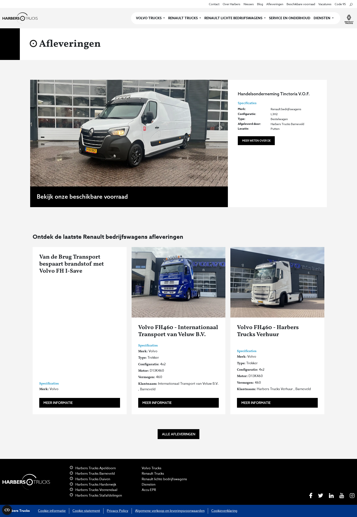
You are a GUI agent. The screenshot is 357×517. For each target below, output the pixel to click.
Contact (214, 4)
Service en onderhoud (289, 18)
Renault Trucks (153, 473)
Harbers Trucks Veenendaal (96, 489)
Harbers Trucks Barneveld (95, 473)
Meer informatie (58, 403)
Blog (260, 4)
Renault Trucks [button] (183, 18)
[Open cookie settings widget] (7, 510)
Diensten (148, 484)
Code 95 (340, 4)
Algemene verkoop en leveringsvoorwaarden (170, 510)
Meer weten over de (256, 140)
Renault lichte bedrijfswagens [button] (233, 18)
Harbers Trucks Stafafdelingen (98, 495)
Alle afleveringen (178, 434)
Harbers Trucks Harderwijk (95, 484)
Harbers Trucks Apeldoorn (95, 468)
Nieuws (249, 4)
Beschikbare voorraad (301, 4)
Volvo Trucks (151, 468)
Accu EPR (149, 489)
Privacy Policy (117, 510)
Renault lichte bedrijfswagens (164, 479)
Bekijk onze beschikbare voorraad (82, 196)
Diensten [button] (322, 18)
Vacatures (324, 4)
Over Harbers (231, 4)
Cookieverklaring (224, 510)
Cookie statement (86, 510)
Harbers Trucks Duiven (92, 479)
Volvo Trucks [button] (149, 18)
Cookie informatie (52, 510)
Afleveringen (274, 4)
